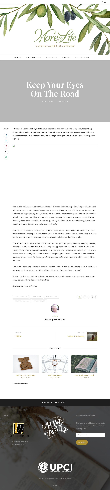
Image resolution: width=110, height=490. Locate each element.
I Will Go (18, 336)
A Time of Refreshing (76, 336)
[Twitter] (6, 140)
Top (55, 485)
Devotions (51, 57)
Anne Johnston (49, 101)
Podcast (66, 57)
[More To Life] (55, 38)
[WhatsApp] (6, 157)
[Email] (6, 151)
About (17, 57)
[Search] (94, 57)
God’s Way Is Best (55, 375)
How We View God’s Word (84, 375)
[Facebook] (6, 135)
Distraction (36, 297)
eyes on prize (51, 297)
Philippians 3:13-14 (22, 301)
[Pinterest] (6, 146)
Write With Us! (82, 57)
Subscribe (82, 442)
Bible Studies (33, 57)
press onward (39, 301)
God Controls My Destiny (25, 375)
